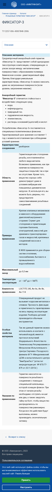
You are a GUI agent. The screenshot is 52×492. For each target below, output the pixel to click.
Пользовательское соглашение (17, 460)
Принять (26, 480)
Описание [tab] (8, 45)
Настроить (26, 487)
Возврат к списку (15, 437)
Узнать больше (22, 473)
